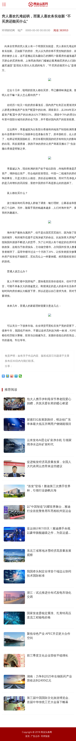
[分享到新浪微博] (11, 376)
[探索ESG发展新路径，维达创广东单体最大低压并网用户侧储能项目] (14, 424)
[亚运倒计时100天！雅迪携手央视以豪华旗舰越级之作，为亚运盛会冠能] (14, 534)
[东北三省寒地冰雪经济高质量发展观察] (14, 555)
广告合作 (35, 736)
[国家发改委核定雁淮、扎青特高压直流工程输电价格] (14, 618)
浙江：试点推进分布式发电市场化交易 (49, 595)
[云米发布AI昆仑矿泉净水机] (14, 446)
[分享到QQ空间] (7, 376)
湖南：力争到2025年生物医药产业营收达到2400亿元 (49, 678)
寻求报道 (45, 736)
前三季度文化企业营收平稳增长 (47, 655)
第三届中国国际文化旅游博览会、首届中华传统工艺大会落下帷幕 (49, 700)
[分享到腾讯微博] (16, 376)
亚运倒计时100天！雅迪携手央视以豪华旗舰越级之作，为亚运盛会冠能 (49, 530)
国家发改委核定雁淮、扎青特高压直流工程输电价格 (49, 615)
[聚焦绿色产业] (14, 639)
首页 (27, 736)
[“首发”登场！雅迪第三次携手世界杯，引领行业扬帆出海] (14, 491)
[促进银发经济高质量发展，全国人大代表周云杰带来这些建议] (14, 468)
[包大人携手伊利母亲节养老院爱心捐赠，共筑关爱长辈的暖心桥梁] (14, 403)
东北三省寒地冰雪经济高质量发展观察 (49, 553)
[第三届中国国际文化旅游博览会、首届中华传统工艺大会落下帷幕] (14, 703)
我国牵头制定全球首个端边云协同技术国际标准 (49, 573)
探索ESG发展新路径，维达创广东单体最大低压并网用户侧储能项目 (49, 421)
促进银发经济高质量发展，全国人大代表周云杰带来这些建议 (49, 464)
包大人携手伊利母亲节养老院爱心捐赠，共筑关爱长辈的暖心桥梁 (49, 401)
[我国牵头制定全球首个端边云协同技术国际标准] (14, 576)
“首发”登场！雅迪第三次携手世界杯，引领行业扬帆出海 (48, 488)
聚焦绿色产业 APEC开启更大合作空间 (48, 636)
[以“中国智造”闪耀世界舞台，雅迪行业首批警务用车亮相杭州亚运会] (14, 512)
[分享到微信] (20, 376)
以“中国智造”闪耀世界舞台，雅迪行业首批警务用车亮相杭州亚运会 (49, 509)
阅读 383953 (60, 30)
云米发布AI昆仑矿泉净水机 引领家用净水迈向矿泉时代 (49, 442)
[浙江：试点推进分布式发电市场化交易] (14, 597)
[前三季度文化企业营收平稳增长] (14, 660)
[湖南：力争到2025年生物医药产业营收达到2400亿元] (14, 682)
